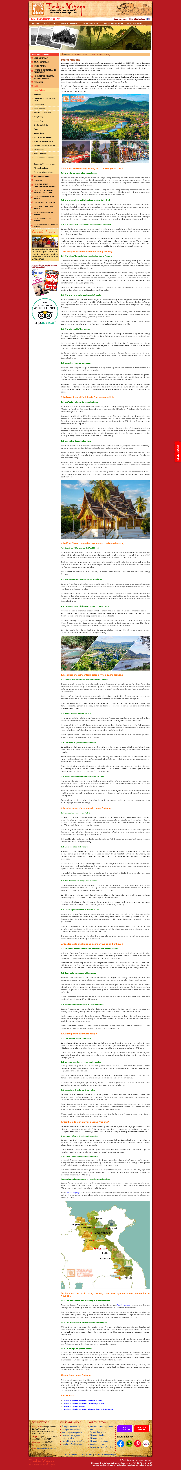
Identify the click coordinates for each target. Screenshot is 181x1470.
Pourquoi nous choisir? (71, 1430)
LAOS (91, 54)
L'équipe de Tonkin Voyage (72, 1444)
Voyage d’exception (98, 1432)
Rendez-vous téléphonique (105, 1455)
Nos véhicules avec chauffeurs (73, 1441)
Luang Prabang (103, 54)
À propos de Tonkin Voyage (72, 1427)
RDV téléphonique (137, 19)
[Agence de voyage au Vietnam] (38, 14)
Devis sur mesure (141, 1428)
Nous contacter (120, 19)
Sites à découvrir (79, 54)
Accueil (67, 54)
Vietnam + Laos (96, 1438)
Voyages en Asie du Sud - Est (101, 1447)
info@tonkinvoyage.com (46, 1448)
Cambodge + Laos (97, 1444)
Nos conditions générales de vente (79, 1455)
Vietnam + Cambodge (98, 1435)
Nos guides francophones (72, 1433)
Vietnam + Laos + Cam (99, 1441)
